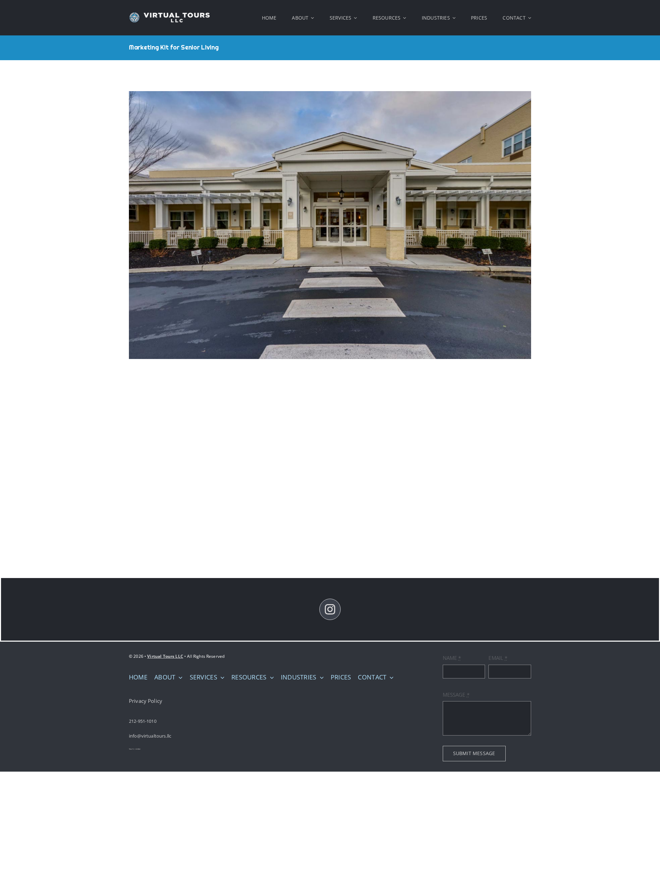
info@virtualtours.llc (150, 736)
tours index (135, 749)
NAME (452, 657)
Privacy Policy (145, 700)
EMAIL (497, 657)
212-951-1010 (142, 721)
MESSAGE (456, 694)
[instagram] (330, 609)
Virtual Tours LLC (165, 656)
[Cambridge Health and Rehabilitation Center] (330, 225)
